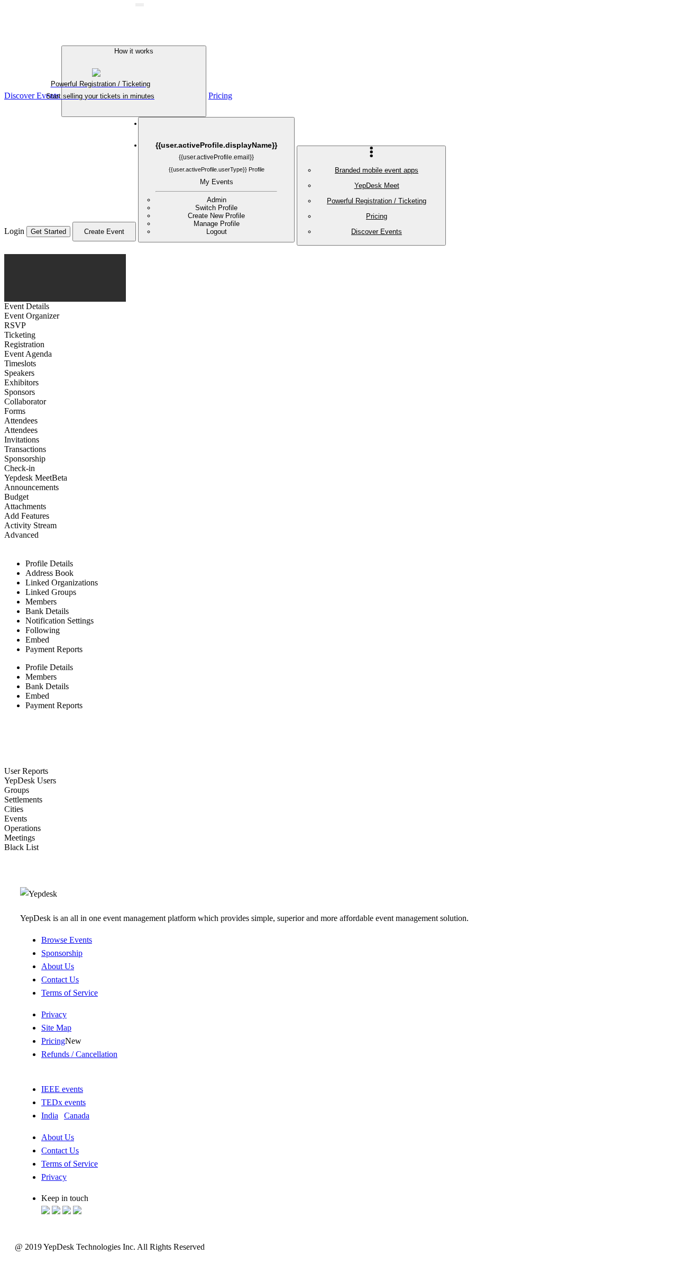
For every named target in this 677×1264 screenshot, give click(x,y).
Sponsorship (62, 953)
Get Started (48, 232)
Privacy (54, 1014)
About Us (57, 966)
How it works (107, 73)
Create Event (104, 232)
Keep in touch (64, 1198)
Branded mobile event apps (376, 170)
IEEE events (62, 1089)
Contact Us (60, 979)
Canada (76, 1115)
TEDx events (63, 1102)
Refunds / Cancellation (79, 1054)
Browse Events (66, 939)
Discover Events (376, 232)
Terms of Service (69, 992)
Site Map (56, 1027)
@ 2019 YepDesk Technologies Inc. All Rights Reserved (110, 1246)
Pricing (220, 95)
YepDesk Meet (376, 185)
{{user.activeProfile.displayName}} (216, 145)
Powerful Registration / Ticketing (376, 201)
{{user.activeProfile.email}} (216, 157)
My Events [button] (216, 182)
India (49, 1115)
